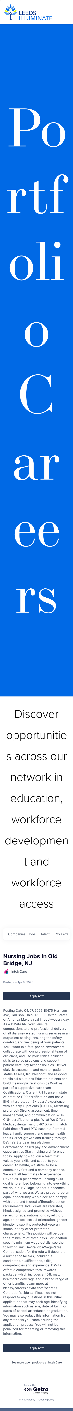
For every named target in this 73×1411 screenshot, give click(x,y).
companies (16, 934)
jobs (31, 934)
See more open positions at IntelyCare (36, 1362)
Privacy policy (27, 1399)
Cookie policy (46, 1399)
